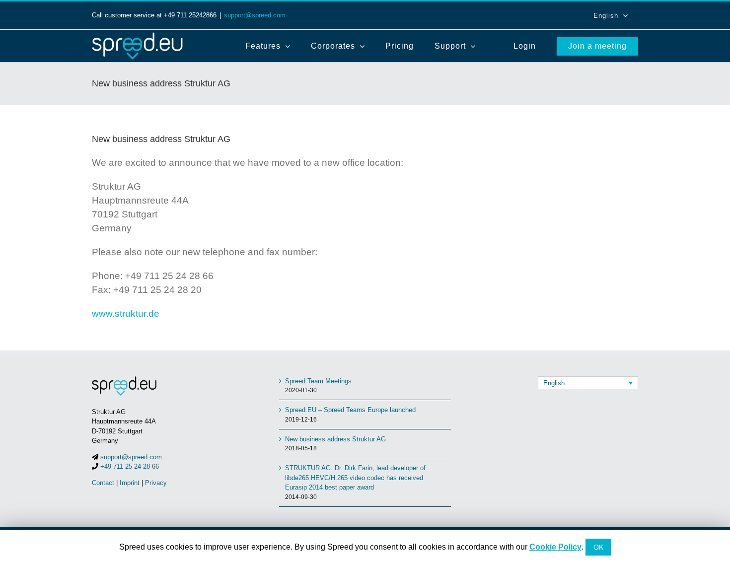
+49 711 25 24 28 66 (129, 466)
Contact (103, 483)
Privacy (156, 483)
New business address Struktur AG (335, 439)
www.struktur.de (125, 313)
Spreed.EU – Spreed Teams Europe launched (350, 410)
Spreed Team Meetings (318, 381)
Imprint (130, 483)
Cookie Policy (555, 547)
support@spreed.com (255, 15)
